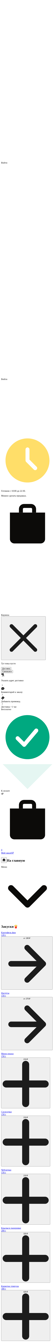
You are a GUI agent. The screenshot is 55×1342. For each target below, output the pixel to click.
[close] (23, 638)
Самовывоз (7, 672)
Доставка (6, 669)
